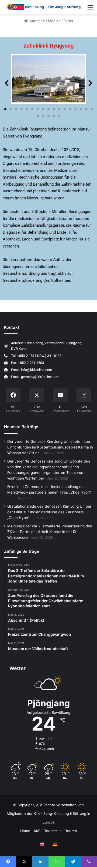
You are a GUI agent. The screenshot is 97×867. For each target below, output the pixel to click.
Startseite (36, 21)
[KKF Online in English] (42, 844)
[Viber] (89, 861)
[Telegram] (73, 861)
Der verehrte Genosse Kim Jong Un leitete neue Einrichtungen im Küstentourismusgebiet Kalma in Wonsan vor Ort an (50, 447)
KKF (37, 831)
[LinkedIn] (40, 861)
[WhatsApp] (56, 861)
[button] (7, 83)
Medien (54, 21)
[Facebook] (8, 861)
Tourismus (52, 831)
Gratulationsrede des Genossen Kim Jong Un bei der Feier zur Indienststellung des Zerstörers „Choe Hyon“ (49, 512)
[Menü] (90, 9)
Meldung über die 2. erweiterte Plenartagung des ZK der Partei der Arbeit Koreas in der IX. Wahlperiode (49, 532)
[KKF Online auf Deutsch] (54, 844)
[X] (24, 861)
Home (25, 831)
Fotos (68, 21)
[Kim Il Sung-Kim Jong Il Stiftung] (44, 7)
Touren (71, 831)
